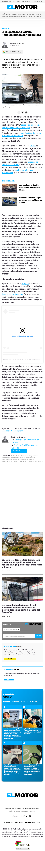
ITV (14, 1)
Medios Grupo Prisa (22, 848)
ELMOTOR (6, 701)
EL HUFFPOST (15, 701)
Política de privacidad (18, 808)
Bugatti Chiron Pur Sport (27, 458)
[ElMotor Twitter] (21, 816)
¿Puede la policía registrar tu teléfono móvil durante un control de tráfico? (32, 731)
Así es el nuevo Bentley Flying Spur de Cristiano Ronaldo (29, 187)
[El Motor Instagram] (24, 816)
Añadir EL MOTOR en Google (14, 52)
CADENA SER (33, 701)
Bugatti (25, 283)
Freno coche (26, 1)
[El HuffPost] (30, 822)
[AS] (12, 822)
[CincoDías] (19, 822)
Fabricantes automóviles (20, 459)
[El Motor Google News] (30, 816)
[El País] (7, 822)
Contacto (32, 811)
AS (27, 701)
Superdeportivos (32, 461)
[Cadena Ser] (38, 822)
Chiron (33, 145)
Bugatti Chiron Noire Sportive (10, 458)
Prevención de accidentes (9, 461)
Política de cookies (14, 811)
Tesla (19, 1)
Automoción (25, 456)
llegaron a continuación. (12, 294)
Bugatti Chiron (33, 456)
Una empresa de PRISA (22, 844)
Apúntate (9, 659)
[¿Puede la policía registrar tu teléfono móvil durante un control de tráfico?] (32, 727)
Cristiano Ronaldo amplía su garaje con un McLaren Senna (30, 200)
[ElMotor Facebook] (18, 816)
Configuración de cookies (32, 808)
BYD (10, 1)
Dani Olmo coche (37, 1)
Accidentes (16, 456)
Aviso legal (8, 808)
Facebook (6, 431)
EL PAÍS (23, 701)
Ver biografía (16, 451)
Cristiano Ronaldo (7, 459)
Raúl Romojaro (18, 44)
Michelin (31, 459)
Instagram (18, 431)
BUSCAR (9, 679)
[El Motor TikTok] (27, 816)
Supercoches (6, 28)
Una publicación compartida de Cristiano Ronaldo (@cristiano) (23, 359)
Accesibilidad (24, 811)
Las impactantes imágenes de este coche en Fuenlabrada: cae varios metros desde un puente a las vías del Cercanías (21, 608)
